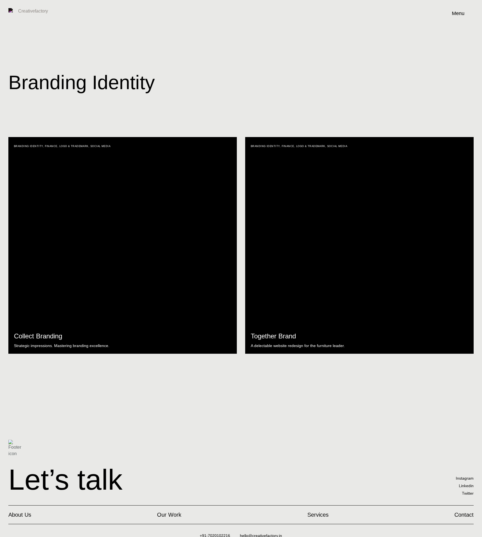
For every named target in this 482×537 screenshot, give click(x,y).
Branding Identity (28, 146)
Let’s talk (65, 479)
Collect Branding (38, 336)
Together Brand (273, 336)
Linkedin (466, 486)
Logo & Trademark (73, 146)
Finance (51, 146)
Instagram (465, 478)
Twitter (468, 493)
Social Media (100, 146)
